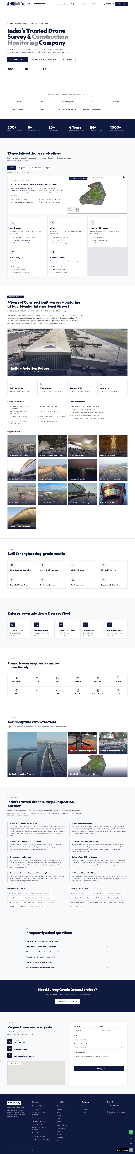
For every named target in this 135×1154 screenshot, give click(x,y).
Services (57, 4)
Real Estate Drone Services (41, 1139)
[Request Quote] (131, 1150)
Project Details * (79, 1053)
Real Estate (61, 1128)
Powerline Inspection (39, 1121)
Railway (59, 1109)
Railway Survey (37, 1124)
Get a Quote (121, 4)
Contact (92, 4)
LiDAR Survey (36, 1109)
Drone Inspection (38, 1118)
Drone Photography (38, 1133)
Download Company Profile (45, 59)
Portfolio (83, 4)
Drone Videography (38, 1136)
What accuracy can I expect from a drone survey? (42, 952)
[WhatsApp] (131, 1132)
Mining (59, 1115)
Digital (48, 168)
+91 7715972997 (115, 1106)
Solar (58, 1119)
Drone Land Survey (38, 1106)
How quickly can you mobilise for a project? (40, 967)
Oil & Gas (60, 1122)
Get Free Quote (16, 59)
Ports (59, 1131)
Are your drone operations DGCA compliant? (41, 946)
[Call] (131, 1138)
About (65, 4)
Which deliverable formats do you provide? (40, 957)
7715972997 (110, 4)
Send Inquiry (97, 1069)
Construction (36, 168)
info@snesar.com (115, 1109)
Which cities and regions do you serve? (39, 962)
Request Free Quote (66, 1001)
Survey (11, 168)
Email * (76, 1035)
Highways (60, 1138)
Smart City (60, 1134)
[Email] (131, 1144)
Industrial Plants (62, 1125)
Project (73, 4)
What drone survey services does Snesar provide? (42, 941)
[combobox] (99, 1047)
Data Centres (61, 1141)
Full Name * (77, 1026)
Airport (59, 1112)
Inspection (23, 168)
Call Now (69, 59)
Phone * (102, 1026)
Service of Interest (80, 1044)
